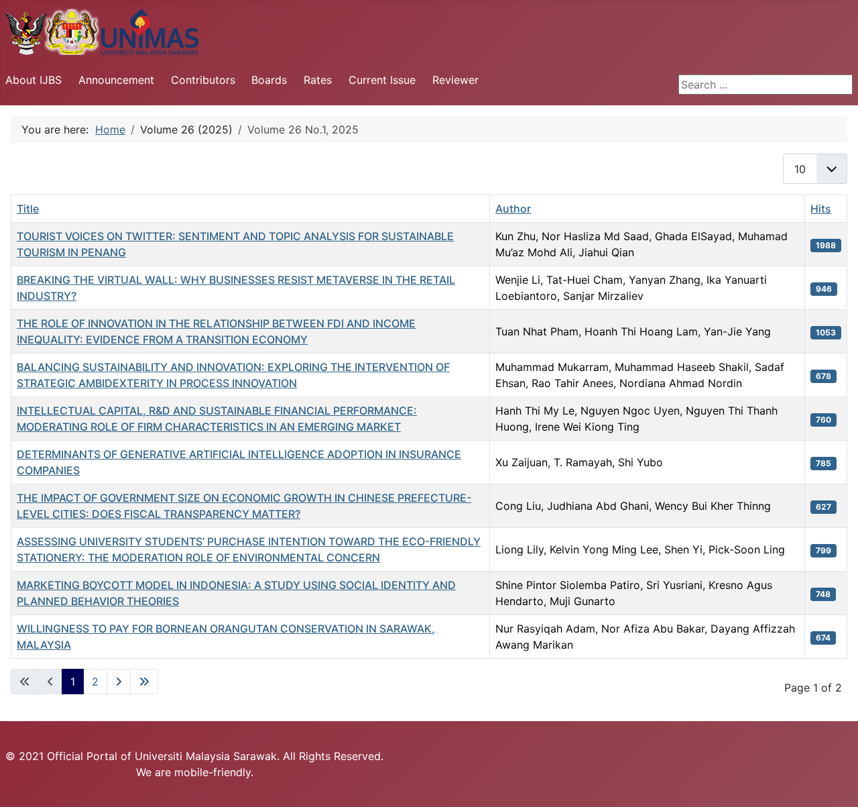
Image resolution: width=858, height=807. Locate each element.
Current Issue (382, 80)
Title (28, 208)
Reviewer (455, 80)
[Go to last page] (144, 681)
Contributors (203, 80)
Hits (820, 208)
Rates (318, 80)
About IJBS (33, 80)
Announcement (116, 80)
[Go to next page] (119, 681)
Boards (269, 80)
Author (513, 208)
